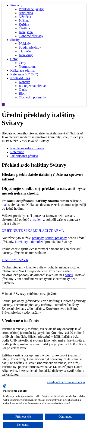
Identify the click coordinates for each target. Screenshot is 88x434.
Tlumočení (26, 51)
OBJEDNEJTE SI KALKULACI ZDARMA (33, 230)
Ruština (24, 24)
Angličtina (26, 13)
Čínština (24, 28)
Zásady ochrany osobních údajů (66, 382)
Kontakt (24, 82)
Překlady (16, 5)
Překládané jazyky (31, 9)
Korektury (26, 55)
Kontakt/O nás (20, 78)
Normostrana (27, 66)
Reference (24, 74)
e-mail (69, 275)
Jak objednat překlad (33, 86)
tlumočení (37, 242)
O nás (23, 89)
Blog (22, 93)
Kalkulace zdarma (22, 70)
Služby (15, 40)
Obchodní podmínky (33, 97)
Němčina (25, 17)
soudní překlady (56, 238)
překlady (38, 238)
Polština (24, 20)
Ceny (14, 59)
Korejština (26, 32)
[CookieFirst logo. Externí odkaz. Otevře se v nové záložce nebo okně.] (4, 386)
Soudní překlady (30, 47)
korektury (21, 242)
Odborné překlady (31, 36)
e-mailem (36, 219)
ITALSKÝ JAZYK (15, 260)
